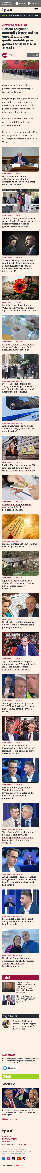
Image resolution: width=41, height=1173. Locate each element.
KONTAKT (6, 1136)
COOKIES (6, 1142)
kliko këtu (29, 1061)
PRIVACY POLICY (9, 1139)
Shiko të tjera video (9, 1119)
